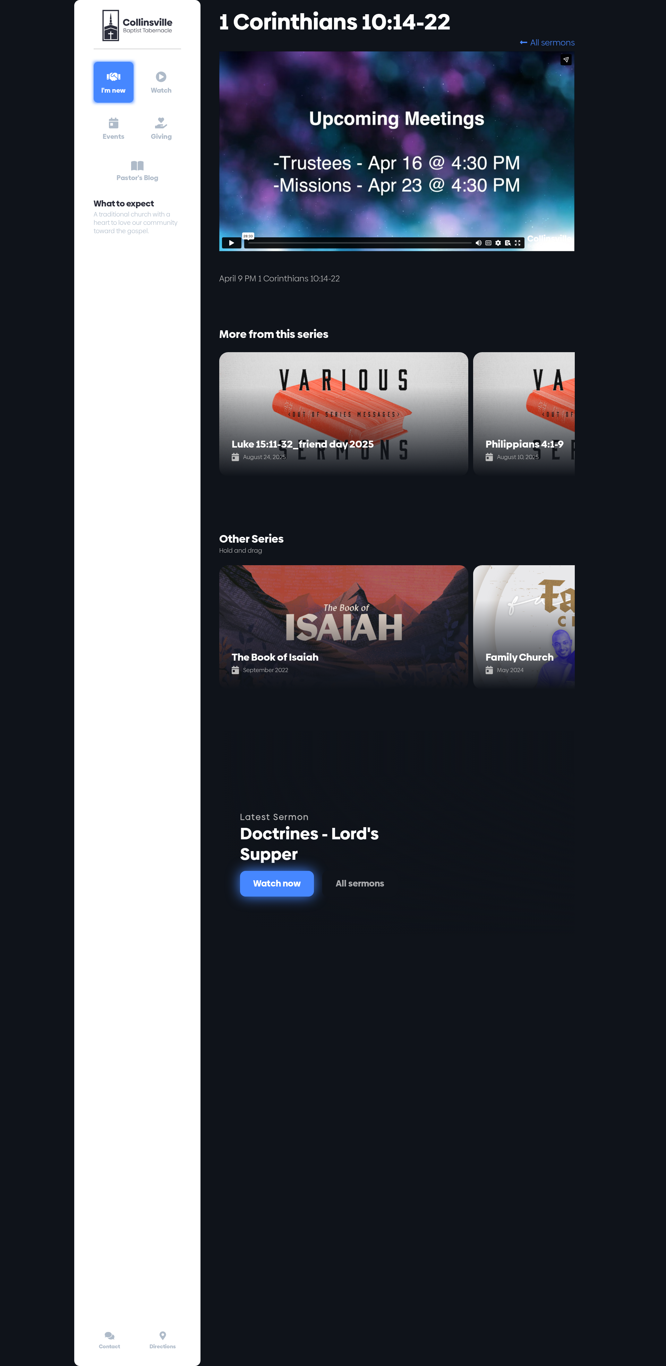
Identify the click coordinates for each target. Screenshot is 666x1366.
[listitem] (346, 414)
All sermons (547, 42)
